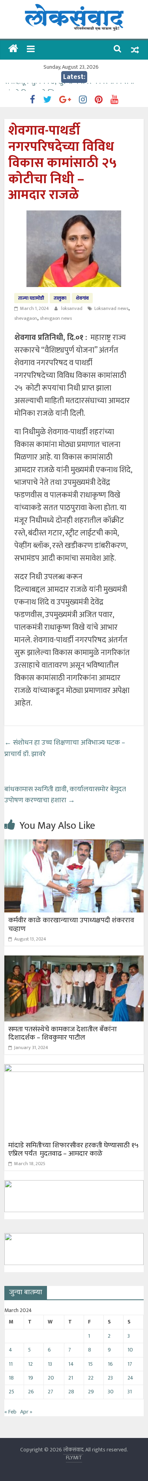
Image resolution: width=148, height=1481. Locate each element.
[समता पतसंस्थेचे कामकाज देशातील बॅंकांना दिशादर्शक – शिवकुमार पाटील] (74, 960)
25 (11, 1391)
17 (129, 1363)
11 (11, 1363)
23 (110, 1377)
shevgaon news (56, 318)
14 (71, 1363)
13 (50, 1363)
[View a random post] (135, 50)
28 (71, 1391)
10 (130, 1349)
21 (70, 1377)
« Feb (10, 1411)
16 (110, 1363)
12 (30, 1363)
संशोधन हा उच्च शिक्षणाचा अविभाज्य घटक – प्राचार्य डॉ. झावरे (64, 748)
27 (50, 1391)
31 (129, 1391)
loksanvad (72, 308)
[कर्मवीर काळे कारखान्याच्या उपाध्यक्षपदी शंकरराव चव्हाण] (74, 844)
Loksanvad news (111, 308)
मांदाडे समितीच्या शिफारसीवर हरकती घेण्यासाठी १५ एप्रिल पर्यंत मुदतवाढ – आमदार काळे (73, 1149)
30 (111, 1391)
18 (11, 1377)
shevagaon (25, 318)
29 (91, 1391)
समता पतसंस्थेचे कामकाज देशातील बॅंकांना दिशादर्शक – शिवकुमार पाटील (62, 1033)
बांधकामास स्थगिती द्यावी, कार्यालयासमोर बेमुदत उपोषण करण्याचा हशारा (65, 795)
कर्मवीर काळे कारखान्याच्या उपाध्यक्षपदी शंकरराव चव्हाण (71, 924)
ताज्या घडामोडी (31, 298)
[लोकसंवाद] (13, 49)
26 (31, 1391)
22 (91, 1377)
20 (51, 1377)
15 (90, 1363)
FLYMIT (74, 1457)
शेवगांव (82, 298)
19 (30, 1377)
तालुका (60, 298)
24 (130, 1377)
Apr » (26, 1411)
